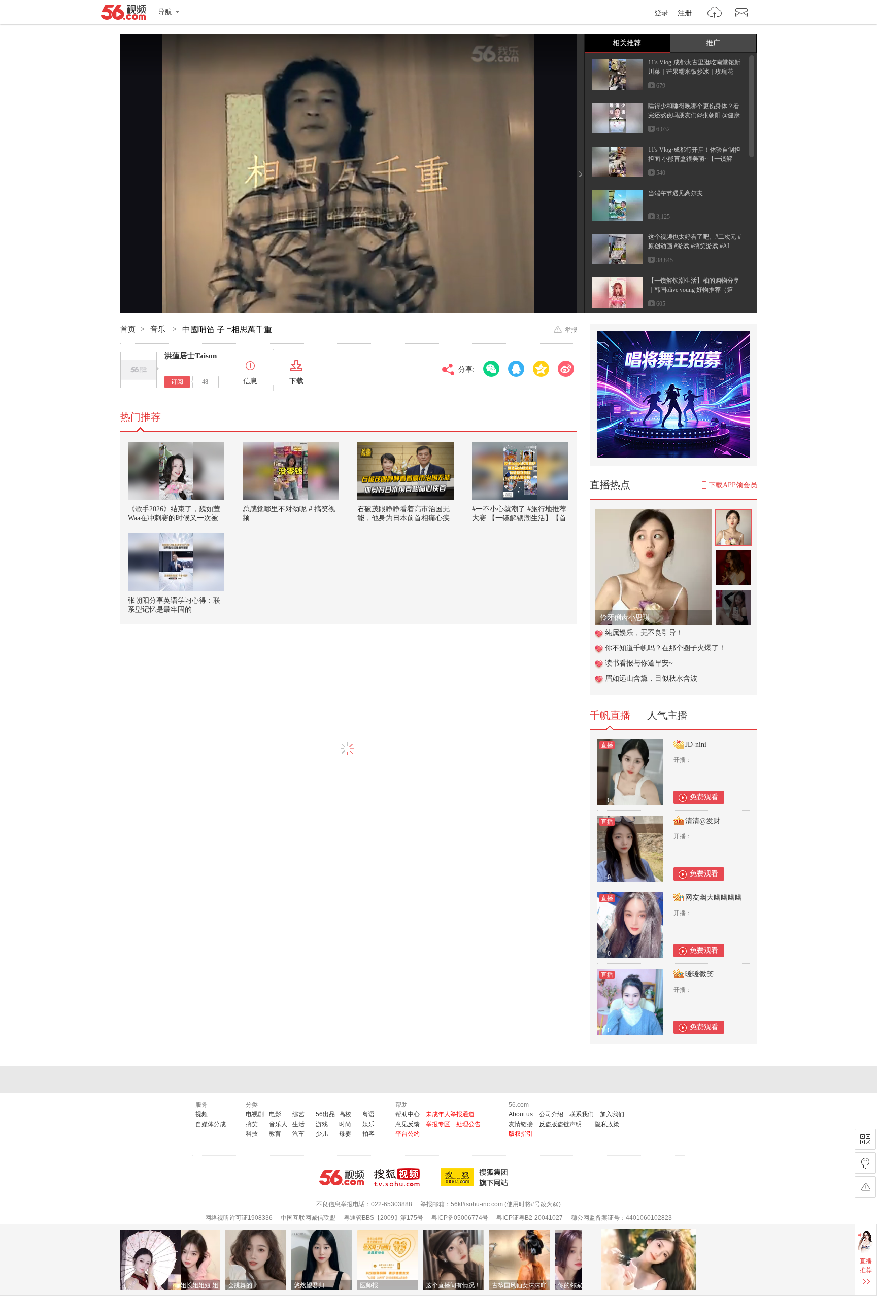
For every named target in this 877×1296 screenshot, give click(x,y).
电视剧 (255, 1114)
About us (521, 1114)
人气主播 (667, 715)
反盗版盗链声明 (560, 1124)
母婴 (345, 1133)
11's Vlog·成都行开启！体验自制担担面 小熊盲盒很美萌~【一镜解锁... (694, 158)
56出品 (325, 1114)
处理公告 (468, 1124)
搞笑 (252, 1124)
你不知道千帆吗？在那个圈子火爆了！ (665, 648)
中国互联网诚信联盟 (308, 1217)
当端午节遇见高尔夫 (675, 193)
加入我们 (612, 1114)
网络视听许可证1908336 (239, 1217)
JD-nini (695, 744)
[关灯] (865, 1163)
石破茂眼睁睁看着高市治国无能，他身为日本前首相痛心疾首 (403, 518)
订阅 (177, 382)
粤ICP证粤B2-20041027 (529, 1217)
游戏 (322, 1124)
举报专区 (438, 1124)
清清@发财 (702, 821)
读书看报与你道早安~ (639, 663)
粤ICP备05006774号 (459, 1217)
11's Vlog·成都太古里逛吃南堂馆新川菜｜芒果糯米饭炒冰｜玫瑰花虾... (694, 71)
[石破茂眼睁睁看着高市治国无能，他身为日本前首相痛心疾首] (405, 471)
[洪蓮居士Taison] (138, 370)
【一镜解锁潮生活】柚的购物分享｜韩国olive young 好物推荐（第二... (693, 289)
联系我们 (581, 1114)
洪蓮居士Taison (190, 356)
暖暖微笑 (699, 974)
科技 (252, 1133)
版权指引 (521, 1133)
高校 (345, 1114)
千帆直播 (610, 715)
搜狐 (476, 1177)
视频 (201, 1114)
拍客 (368, 1133)
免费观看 (704, 797)
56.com (123, 14)
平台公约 (407, 1133)
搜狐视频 (402, 1177)
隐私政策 (607, 1124)
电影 (275, 1114)
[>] (714, 13)
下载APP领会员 (733, 485)
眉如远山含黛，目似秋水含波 (651, 678)
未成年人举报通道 (450, 1114)
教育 (275, 1133)
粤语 (368, 1114)
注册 (685, 13)
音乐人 (278, 1124)
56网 (341, 1177)
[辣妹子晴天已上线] (653, 514)
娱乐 (368, 1124)
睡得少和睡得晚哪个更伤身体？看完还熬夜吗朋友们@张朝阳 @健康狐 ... (694, 115)
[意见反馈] (865, 1187)
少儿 (322, 1133)
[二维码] (865, 1139)
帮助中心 (407, 1114)
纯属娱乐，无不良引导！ (644, 633)
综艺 (298, 1114)
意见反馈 (407, 1124)
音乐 (158, 329)
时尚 (345, 1124)
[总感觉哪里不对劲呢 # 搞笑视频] (291, 471)
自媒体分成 (210, 1124)
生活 (298, 1124)
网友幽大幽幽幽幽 (713, 897)
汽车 (298, 1133)
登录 (661, 13)
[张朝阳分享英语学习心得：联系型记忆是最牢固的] (176, 562)
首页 (128, 329)
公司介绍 (551, 1114)
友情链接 (521, 1124)
